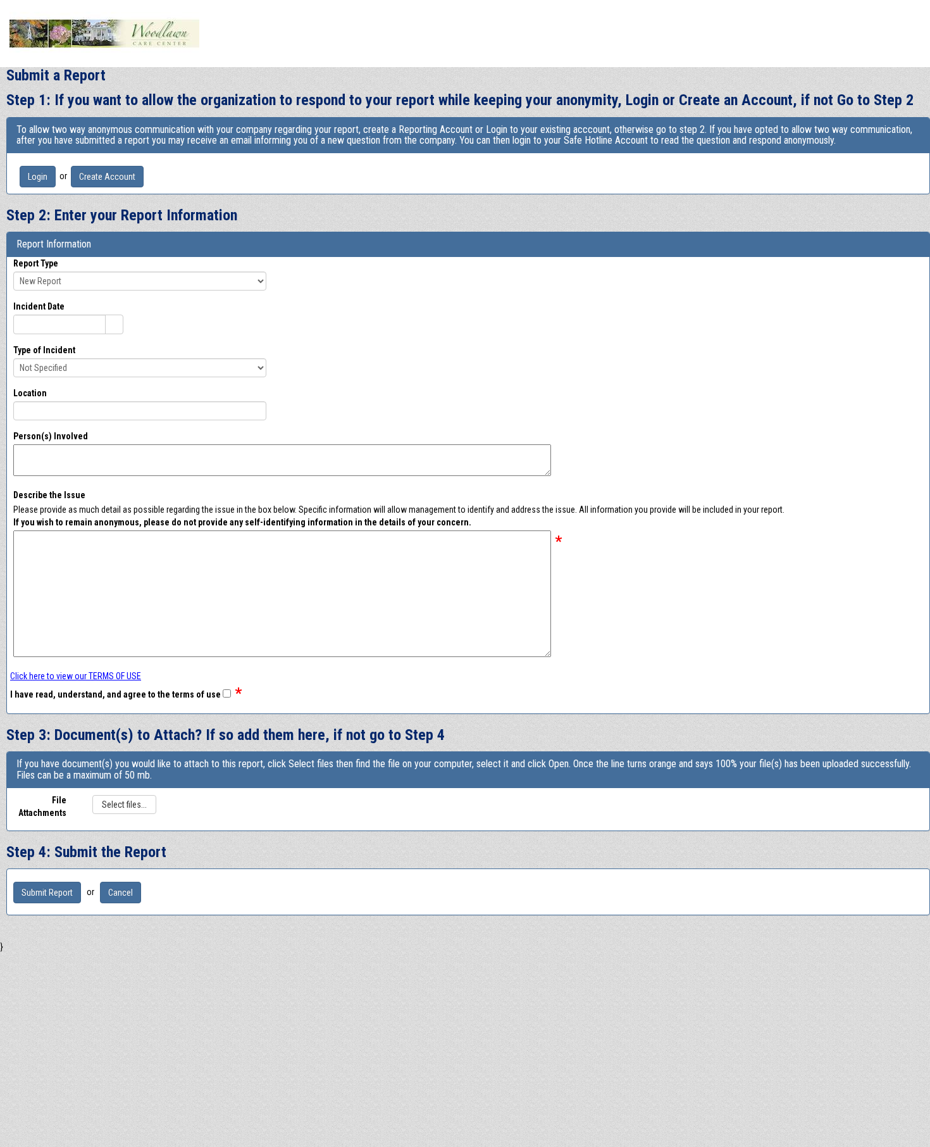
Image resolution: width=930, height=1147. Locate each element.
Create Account (107, 177)
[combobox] (60, 324)
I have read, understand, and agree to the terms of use (115, 694)
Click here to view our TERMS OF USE (75, 676)
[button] (114, 324)
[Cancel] (120, 892)
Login (37, 177)
